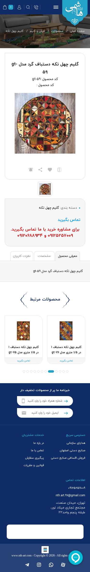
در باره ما (38, 443)
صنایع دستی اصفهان (72, 450)
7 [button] (42, 371)
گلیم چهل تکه (14, 31)
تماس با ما (37, 450)
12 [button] (24, 371)
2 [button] (64, 371)
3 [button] (60, 371)
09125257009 (76, 488)
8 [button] (38, 371)
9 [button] (35, 371)
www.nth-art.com (21, 555)
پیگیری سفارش (34, 458)
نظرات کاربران (21, 256)
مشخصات (44, 256)
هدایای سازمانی (75, 443)
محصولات (57, 31)
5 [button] (51, 371)
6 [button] (46, 371)
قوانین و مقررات (34, 465)
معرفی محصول (67, 256)
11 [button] (28, 371)
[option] (66, 340)
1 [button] (67, 371)
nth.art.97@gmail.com (70, 495)
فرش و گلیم (37, 31)
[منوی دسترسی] (55, 7)
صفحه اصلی (77, 31)
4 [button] (56, 371)
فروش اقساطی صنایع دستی (68, 458)
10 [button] (31, 371)
